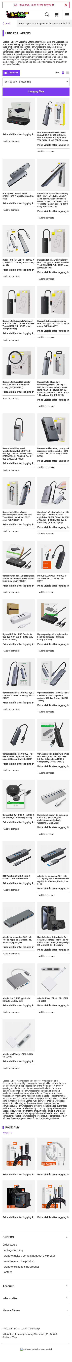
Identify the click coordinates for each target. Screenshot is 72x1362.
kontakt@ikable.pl (30, 1328)
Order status (10, 1244)
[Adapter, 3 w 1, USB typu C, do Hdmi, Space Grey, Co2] (19, 979)
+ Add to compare (11, 141)
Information (10, 1298)
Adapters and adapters (47, 23)
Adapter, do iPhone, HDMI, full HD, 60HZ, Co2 (18, 1055)
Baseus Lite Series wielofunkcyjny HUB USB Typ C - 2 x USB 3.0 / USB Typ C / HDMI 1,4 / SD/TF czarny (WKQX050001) (18, 325)
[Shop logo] (17, 14)
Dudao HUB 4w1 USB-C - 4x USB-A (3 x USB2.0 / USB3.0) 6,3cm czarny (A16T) (18, 262)
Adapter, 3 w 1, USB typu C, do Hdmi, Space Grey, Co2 (16, 999)
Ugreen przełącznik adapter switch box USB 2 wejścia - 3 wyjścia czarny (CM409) (52, 637)
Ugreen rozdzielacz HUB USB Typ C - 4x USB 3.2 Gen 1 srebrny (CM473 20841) (18, 695)
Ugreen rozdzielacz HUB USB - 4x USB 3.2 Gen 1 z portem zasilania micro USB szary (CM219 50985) (17, 756)
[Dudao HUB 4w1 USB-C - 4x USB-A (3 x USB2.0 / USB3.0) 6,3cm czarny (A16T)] (19, 241)
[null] (19, 1154)
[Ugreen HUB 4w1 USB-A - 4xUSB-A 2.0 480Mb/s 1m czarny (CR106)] (19, 796)
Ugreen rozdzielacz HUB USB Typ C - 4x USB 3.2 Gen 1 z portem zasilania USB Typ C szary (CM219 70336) (53, 697)
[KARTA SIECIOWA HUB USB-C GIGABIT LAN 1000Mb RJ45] (19, 857)
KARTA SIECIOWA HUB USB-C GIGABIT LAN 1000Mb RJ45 (16, 877)
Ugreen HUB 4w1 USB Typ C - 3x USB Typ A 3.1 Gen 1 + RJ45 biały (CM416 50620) (18, 637)
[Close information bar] (66, 5)
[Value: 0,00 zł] (56, 15)
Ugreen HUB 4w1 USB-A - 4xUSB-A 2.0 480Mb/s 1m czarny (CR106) (18, 816)
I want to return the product (18, 1261)
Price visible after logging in (18, 134)
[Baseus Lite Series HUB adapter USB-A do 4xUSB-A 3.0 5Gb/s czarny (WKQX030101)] (19, 363)
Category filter (36, 91)
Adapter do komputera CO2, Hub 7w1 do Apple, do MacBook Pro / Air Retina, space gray (17, 940)
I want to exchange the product (21, 1266)
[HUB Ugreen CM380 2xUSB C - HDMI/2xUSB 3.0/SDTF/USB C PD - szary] (19, 175)
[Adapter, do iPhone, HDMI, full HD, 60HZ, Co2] (19, 1035)
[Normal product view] (63, 72)
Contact (7, 1272)
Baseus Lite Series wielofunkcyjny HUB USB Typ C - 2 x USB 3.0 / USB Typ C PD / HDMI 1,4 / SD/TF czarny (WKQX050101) (53, 264)
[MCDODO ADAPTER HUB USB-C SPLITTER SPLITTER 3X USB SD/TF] (53, 557)
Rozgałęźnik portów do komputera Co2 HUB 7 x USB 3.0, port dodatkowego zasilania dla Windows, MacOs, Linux (52, 819)
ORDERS (8, 1237)
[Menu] (67, 15)
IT (33, 23)
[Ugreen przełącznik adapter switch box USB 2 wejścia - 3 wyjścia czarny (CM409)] (53, 615)
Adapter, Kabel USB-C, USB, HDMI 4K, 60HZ (52, 999)
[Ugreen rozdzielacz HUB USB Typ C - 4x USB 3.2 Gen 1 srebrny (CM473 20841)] (19, 674)
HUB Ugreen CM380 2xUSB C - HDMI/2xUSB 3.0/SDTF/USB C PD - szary (18, 196)
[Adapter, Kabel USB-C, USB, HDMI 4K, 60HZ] (53, 979)
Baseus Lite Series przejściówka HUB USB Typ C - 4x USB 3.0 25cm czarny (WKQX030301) (53, 323)
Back (8, 23)
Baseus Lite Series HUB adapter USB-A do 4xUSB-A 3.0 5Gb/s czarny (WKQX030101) (16, 384)
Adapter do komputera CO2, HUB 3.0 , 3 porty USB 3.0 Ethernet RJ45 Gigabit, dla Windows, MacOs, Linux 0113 (53, 880)
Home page (24, 23)
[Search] (47, 15)
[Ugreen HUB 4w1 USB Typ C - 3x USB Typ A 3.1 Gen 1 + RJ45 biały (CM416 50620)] (19, 615)
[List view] (67, 72)
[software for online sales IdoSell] (36, 1349)
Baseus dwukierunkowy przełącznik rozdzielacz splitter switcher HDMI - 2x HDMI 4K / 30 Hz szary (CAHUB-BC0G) (53, 452)
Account (8, 1286)
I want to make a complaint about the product (29, 1255)
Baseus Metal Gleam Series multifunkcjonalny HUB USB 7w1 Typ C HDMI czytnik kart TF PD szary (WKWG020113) (17, 516)
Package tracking (13, 1250)
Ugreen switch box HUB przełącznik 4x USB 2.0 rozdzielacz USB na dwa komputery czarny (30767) (18, 578)
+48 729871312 (11, 1328)
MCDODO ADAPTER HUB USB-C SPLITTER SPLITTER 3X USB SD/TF (51, 578)
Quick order (13, 72)
